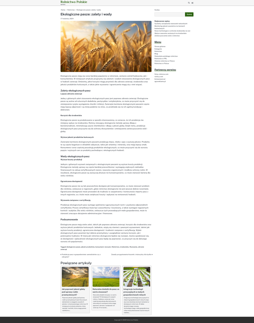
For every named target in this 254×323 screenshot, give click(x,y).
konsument (99, 247)
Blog (156, 54)
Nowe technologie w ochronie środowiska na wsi (172, 31)
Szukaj (156, 10)
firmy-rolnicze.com (161, 74)
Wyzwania (133, 247)
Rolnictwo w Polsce (161, 63)
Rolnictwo (115, 247)
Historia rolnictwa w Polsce (164, 61)
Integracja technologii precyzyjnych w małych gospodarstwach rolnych (134, 292)
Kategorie (158, 49)
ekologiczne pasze (73, 247)
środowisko (124, 247)
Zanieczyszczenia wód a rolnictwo (167, 36)
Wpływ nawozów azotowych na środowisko (170, 33)
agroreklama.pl (160, 81)
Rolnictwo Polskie (74, 2)
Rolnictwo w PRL (160, 59)
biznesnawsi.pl (159, 79)
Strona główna (159, 47)
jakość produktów (88, 247)
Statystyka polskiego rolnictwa (166, 56)
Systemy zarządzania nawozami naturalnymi (170, 24)
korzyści (108, 247)
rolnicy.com (158, 77)
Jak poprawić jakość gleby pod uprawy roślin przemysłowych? (73, 292)
